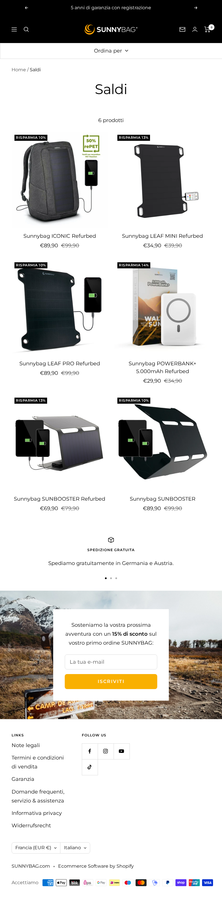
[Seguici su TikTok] (90, 767)
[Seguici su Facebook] (90, 751)
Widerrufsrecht (31, 825)
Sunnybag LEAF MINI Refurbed (162, 236)
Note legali (26, 745)
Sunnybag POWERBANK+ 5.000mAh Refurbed (162, 367)
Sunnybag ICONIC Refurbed (59, 236)
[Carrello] (207, 29)
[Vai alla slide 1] (106, 578)
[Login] (194, 29)
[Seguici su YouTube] (122, 751)
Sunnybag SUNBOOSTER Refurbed (59, 499)
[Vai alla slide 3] (116, 578)
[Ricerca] (26, 29)
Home (19, 69)
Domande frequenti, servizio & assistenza (38, 796)
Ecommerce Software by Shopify (96, 866)
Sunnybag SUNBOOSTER (162, 499)
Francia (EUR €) (33, 847)
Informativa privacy (37, 813)
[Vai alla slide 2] (111, 578)
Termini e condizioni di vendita (38, 762)
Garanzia (23, 779)
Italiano (72, 847)
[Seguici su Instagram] (106, 751)
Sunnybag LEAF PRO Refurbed (59, 363)
